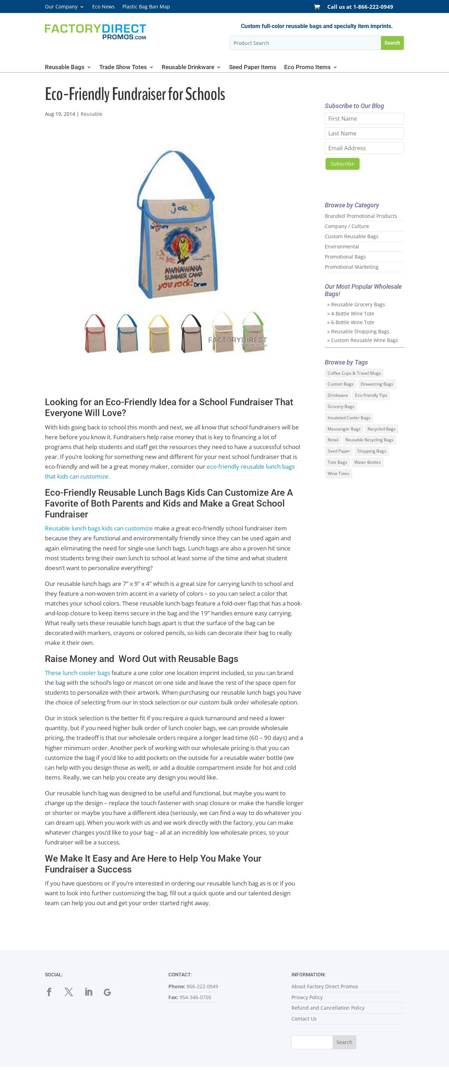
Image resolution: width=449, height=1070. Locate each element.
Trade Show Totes (123, 68)
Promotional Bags (345, 256)
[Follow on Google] (112, 992)
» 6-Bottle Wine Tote (350, 322)
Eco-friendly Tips (371, 395)
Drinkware (338, 395)
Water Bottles (367, 462)
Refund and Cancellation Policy (327, 1007)
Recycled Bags (382, 429)
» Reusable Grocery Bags (356, 304)
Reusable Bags (65, 68)
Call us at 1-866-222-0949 (360, 7)
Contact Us (304, 1018)
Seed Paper (339, 451)
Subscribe (342, 163)
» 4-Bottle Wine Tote (350, 313)
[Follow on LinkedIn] (92, 992)
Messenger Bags (344, 429)
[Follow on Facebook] (53, 992)
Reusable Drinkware (188, 68)
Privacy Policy (307, 997)
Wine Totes (338, 473)
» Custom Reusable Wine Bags (362, 340)
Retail (333, 440)
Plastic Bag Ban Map (146, 7)
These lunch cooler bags (77, 673)
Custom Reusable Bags (351, 236)
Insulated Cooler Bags (349, 418)
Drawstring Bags (377, 384)
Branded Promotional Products (361, 216)
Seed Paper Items (252, 68)
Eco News (103, 7)
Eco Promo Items (307, 68)
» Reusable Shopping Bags (358, 331)
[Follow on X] (73, 992)
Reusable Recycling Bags (370, 440)
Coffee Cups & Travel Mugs (354, 373)
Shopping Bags (371, 451)
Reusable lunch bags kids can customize (99, 528)
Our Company (61, 7)
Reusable (91, 114)
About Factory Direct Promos (324, 986)
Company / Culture (347, 226)
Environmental (342, 246)
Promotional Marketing (351, 266)
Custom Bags (341, 384)
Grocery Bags (341, 406)
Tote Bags (337, 462)
